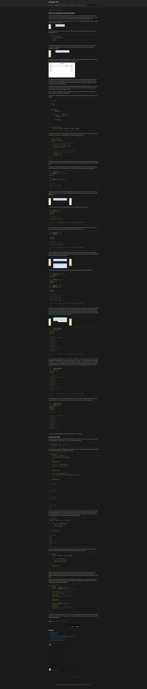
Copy (96, 35)
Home (51, 5)
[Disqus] (73, 657)
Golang (60, 9)
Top (77, 677)
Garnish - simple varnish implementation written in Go (62, 636)
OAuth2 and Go (54, 634)
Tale (82, 684)
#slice (57, 621)
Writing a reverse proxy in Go (57, 640)
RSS (84, 5)
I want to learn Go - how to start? (58, 638)
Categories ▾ (57, 5)
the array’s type (74, 21)
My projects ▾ (72, 5)
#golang (53, 621)
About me (79, 5)
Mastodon (88, 684)
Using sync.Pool (54, 632)
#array (60, 621)
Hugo (75, 684)
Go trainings (64, 5)
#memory (64, 621)
